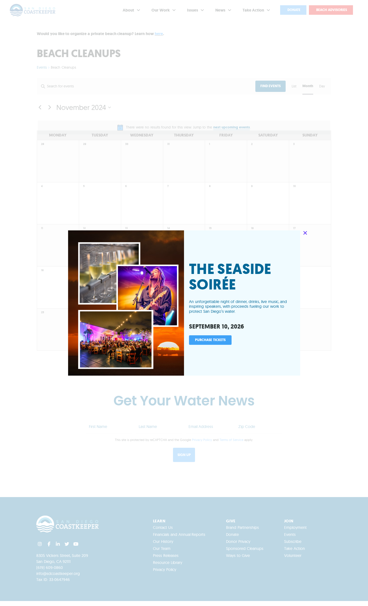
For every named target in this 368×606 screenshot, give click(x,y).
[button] (305, 232)
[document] (184, 303)
